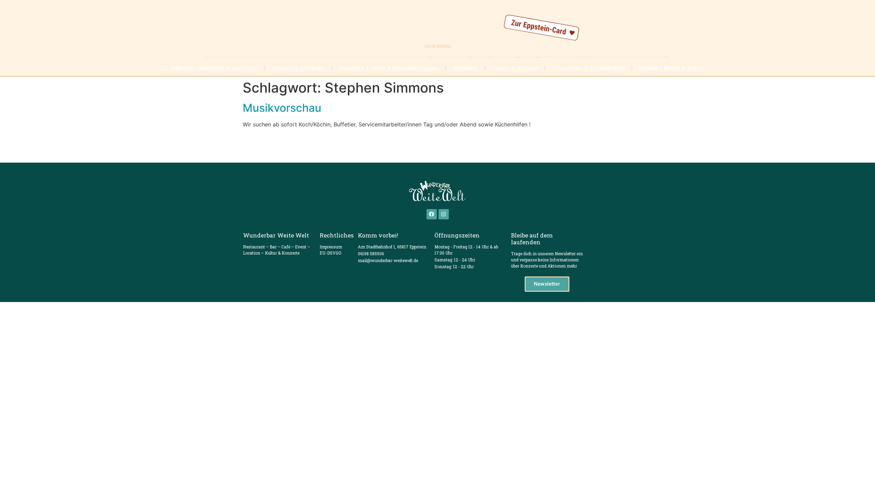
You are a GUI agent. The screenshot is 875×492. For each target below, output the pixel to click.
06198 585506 (437, 46)
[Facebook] (432, 214)
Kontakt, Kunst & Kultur (672, 67)
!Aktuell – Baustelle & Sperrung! (214, 67)
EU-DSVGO (330, 253)
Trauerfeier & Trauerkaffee (588, 67)
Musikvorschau (282, 107)
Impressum (331, 246)
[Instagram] (444, 214)
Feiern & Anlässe (515, 67)
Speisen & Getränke (298, 67)
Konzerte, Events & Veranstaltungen (389, 67)
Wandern (465, 67)
